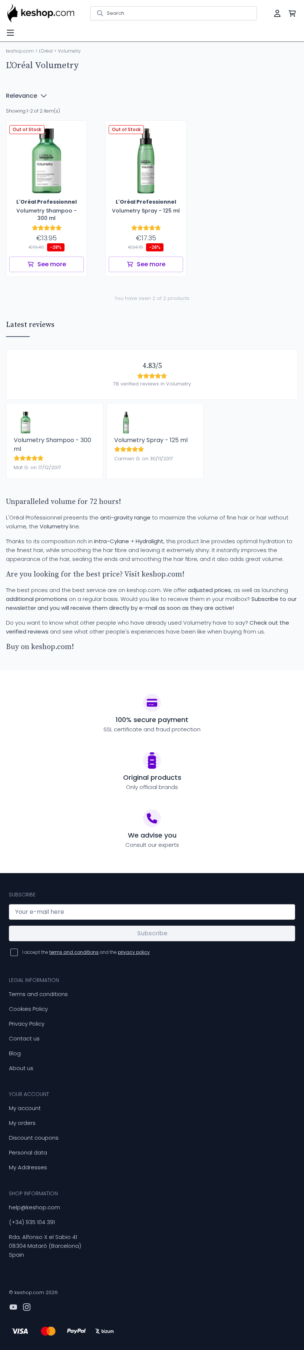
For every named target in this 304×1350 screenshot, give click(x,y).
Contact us (24, 1038)
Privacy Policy (26, 1023)
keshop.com (20, 51)
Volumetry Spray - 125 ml (151, 440)
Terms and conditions (38, 994)
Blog (15, 1053)
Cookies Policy (28, 1009)
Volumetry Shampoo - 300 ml (52, 444)
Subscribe (152, 933)
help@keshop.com (34, 1207)
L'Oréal (46, 51)
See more (51, 264)
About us (21, 1068)
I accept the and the (86, 952)
